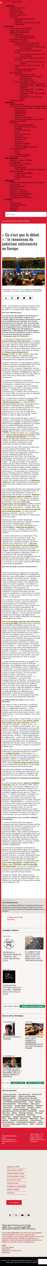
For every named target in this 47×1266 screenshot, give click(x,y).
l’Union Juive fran (13, 435)
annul (4, 431)
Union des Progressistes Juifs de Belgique (16, 503)
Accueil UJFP (7, 221)
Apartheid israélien (9, 1096)
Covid (31, 1102)
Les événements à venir (15, 1177)
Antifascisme (37, 1094)
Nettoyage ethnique (26, 1113)
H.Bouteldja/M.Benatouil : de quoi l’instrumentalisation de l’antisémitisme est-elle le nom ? (9, 1138)
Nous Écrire (6, 1252)
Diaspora (38, 1102)
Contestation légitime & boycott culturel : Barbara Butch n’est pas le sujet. (12, 990)
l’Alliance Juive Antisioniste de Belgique (15, 353)
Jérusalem (6, 1109)
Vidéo (32, 1124)
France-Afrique (23, 1104)
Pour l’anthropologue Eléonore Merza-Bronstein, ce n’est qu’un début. (21, 622)
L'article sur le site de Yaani (15, 918)
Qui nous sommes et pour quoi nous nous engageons (20, 544)
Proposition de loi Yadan (21, 1117)
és (7, 431)
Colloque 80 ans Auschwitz (27, 1098)
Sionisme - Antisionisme (34, 291)
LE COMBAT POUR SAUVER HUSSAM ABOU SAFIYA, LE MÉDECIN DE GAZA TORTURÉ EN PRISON (34, 956)
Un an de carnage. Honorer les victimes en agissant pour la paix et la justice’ (21, 509)
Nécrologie (39, 1113)
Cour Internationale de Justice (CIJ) (27, 1100)
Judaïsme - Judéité (18, 291)
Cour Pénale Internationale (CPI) (14, 1102)
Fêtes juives (35, 1104)
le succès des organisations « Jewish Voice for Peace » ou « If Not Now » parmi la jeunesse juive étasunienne (20, 863)
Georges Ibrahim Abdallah (24, 1105)
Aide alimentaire (24, 1094)
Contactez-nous (12, 1183)
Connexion (11, 1193)
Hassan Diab (7, 1107)
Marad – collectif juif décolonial (21, 527)
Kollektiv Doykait (12, 753)
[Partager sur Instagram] (18, 298)
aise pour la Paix (27, 435)
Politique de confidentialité (16, 1186)
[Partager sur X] (6, 298)
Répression (34, 1118)
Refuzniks (24, 1118)
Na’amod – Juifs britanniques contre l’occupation (21, 495)
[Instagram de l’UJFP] (28, 1216)
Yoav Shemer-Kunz (8, 289)
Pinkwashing (20, 1115)
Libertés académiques (21, 1109)
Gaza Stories (7, 1105)
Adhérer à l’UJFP (13, 1167)
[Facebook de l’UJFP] (10, 1216)
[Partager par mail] (24, 298)
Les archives (14, 1202)
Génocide (38, 1105)
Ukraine (40, 1122)
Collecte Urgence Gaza (15, 1173)
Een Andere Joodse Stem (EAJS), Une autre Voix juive (20, 722)
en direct (23, 372)
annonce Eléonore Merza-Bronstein (16, 341)
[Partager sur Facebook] (12, 298)
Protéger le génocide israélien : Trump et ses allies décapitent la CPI (12, 957)
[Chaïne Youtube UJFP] (22, 1216)
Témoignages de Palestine (26, 1122)
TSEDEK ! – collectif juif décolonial (19, 401)
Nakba (14, 1113)
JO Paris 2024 (19, 1107)
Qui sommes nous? (14, 1180)
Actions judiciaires (9, 1094)
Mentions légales (13, 1189)
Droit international (9, 1104)
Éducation (6, 1126)
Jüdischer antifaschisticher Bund (26, 763)
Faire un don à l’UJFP (15, 1170)
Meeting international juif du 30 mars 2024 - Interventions (19, 1110)
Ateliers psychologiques (27, 1096)
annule (17, 424)
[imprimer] (30, 298)
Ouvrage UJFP (8, 1115)
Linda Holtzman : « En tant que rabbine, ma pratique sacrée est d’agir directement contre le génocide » (37, 1137)
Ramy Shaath (13, 1118)
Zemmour (39, 1124)
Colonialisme (7, 1100)
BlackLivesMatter (9, 1098)
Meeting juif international (16, 437)
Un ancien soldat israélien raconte (15, 1124)
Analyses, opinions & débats (20, 221)
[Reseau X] (16, 1216)
